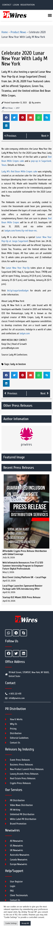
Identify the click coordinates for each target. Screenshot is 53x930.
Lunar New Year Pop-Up (18, 267)
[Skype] (23, 632)
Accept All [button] (25, 923)
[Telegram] (16, 632)
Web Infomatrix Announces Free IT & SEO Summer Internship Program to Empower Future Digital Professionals (23, 565)
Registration (27, 5)
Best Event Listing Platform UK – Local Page (24, 577)
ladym (22, 333)
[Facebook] (8, 653)
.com (27, 333)
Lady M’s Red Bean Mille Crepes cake (19, 171)
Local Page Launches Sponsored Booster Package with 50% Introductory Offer (22, 587)
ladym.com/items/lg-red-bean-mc (21, 230)
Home (4, 32)
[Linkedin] (23, 653)
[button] (6, 117)
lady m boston (18, 364)
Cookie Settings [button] (11, 923)
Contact (6, 5)
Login (16, 5)
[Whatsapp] (8, 632)
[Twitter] (16, 653)
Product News (18, 32)
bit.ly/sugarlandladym (18, 290)
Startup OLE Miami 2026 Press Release (21, 597)
